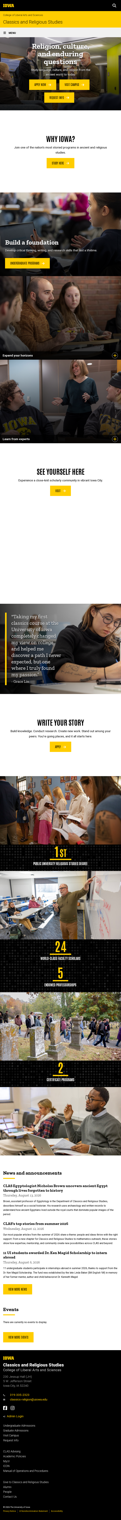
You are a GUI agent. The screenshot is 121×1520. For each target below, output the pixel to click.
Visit (58, 491)
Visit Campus (72, 84)
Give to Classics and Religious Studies (26, 1482)
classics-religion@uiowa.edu (28, 1399)
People (7, 1491)
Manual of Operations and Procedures (25, 1471)
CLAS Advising (11, 1451)
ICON (6, 1466)
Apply (58, 746)
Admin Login (15, 1416)
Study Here (58, 163)
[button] (114, 5)
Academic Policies (14, 1456)
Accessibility (57, 1511)
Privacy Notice (9, 1511)
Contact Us (10, 1496)
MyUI (6, 1461)
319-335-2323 (19, 1395)
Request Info (57, 97)
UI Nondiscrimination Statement (33, 1511)
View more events (18, 1337)
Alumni (7, 1487)
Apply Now (40, 84)
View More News (17, 1289)
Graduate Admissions (16, 1430)
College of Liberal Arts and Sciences (23, 15)
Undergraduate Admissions (19, 1425)
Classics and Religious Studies (33, 22)
